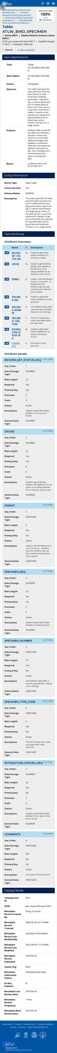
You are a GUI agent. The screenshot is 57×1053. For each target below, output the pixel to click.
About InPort (7, 1024)
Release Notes (29, 1024)
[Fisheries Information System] (17, 1037)
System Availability (45, 1024)
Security (22, 1027)
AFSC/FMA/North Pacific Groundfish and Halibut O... (17, 21)
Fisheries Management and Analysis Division (16, 13)
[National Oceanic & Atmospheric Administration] (34, 1037)
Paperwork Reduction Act (38, 1027)
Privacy (13, 1027)
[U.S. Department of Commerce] (42, 1037)
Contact (18, 1024)
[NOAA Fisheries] (25, 1037)
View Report (47, 20)
